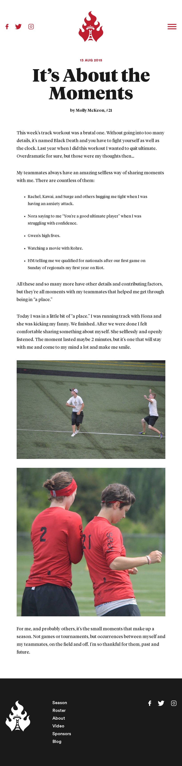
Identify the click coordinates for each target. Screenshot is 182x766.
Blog (56, 741)
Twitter (18, 26)
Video (58, 726)
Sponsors (61, 734)
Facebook (7, 26)
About (58, 718)
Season (59, 703)
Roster (59, 710)
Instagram (31, 26)
